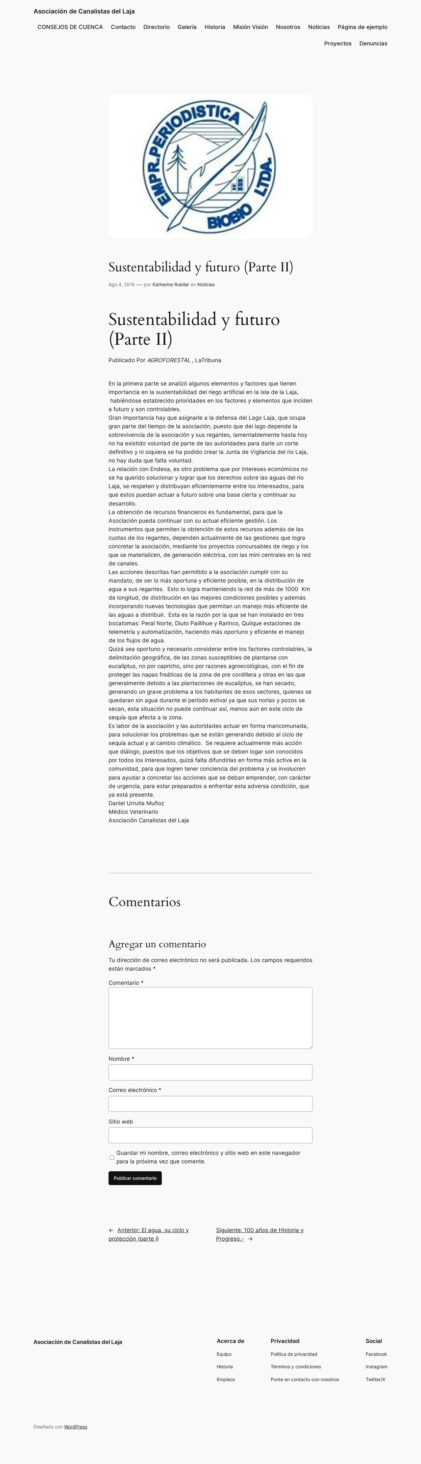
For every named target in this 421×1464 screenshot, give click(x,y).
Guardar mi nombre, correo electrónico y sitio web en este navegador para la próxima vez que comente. (208, 1157)
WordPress (75, 1426)
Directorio (156, 27)
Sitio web (121, 1121)
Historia (215, 27)
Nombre (122, 1058)
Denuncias (373, 43)
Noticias (319, 27)
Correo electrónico (135, 1090)
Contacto (123, 27)
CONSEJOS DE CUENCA (70, 27)
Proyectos (338, 43)
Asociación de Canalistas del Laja (84, 11)
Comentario (126, 983)
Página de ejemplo (362, 27)
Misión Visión (250, 27)
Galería (187, 27)
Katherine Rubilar (171, 284)
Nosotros (288, 27)
